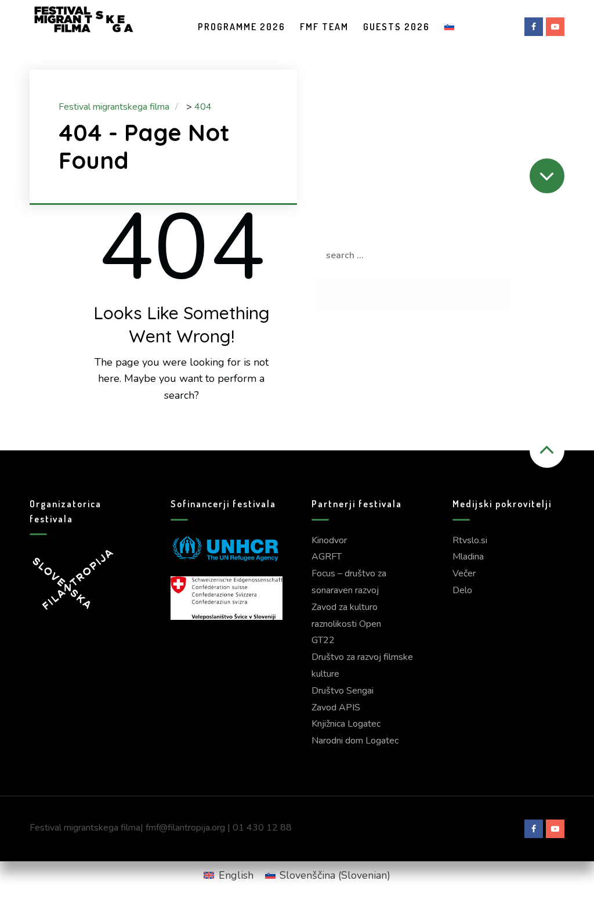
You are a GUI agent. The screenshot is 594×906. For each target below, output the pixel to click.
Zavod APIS (336, 707)
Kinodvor (329, 540)
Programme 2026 (241, 27)
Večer (464, 573)
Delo (462, 590)
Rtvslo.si (469, 540)
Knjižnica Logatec (346, 723)
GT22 (323, 640)
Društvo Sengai (343, 690)
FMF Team (324, 27)
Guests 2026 (396, 27)
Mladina (468, 556)
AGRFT (327, 556)
